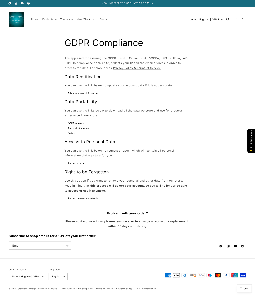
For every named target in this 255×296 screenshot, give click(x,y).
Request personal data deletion (83, 198)
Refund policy (68, 289)
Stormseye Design (27, 289)
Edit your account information (82, 93)
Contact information (146, 289)
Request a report (76, 163)
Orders (71, 133)
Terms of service (104, 289)
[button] (49, 19)
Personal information (78, 128)
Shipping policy (124, 289)
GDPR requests (76, 123)
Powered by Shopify (47, 289)
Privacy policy (85, 289)
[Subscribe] (67, 246)
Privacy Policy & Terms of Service (137, 68)
